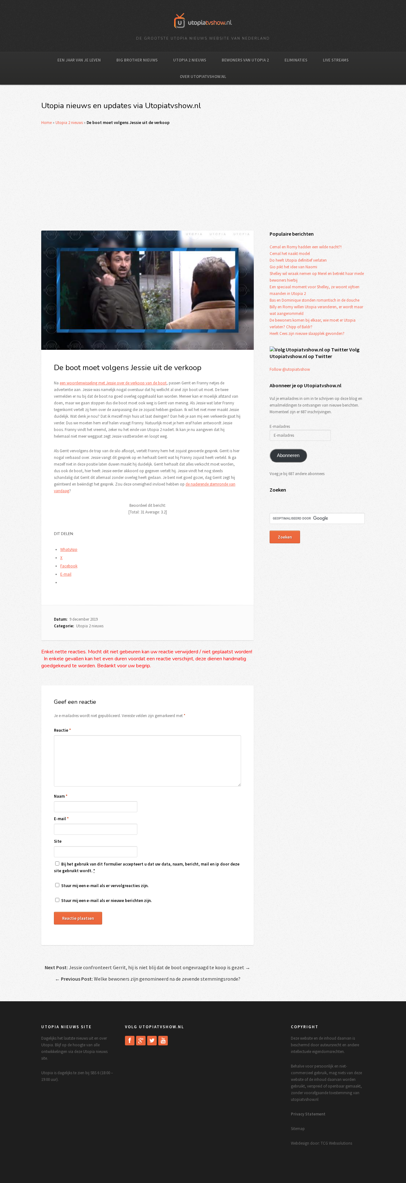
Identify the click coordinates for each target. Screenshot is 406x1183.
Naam (61, 796)
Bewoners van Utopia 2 (245, 60)
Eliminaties (296, 60)
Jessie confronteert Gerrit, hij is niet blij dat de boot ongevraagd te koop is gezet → (147, 967)
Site (58, 841)
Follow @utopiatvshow (290, 369)
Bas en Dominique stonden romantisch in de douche (314, 300)
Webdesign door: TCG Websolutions (321, 1143)
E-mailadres (280, 426)
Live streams (336, 60)
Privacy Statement (308, 1114)
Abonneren (288, 455)
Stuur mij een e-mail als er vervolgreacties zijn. (104, 885)
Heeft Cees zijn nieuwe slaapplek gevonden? (307, 333)
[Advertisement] (203, 178)
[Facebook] (129, 1040)
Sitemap (298, 1128)
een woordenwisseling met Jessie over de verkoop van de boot (113, 383)
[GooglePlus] (141, 1040)
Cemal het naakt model (290, 253)
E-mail (61, 818)
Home (46, 122)
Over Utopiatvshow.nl (203, 76)
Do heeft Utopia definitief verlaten (298, 260)
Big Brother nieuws (137, 60)
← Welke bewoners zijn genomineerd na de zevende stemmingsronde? (147, 979)
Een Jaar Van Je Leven (79, 60)
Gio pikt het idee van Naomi (293, 267)
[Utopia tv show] (203, 30)
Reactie (62, 730)
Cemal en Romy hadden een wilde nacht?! (306, 247)
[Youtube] (163, 1040)
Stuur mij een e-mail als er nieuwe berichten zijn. (106, 900)
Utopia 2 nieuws (189, 60)
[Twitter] (152, 1040)
